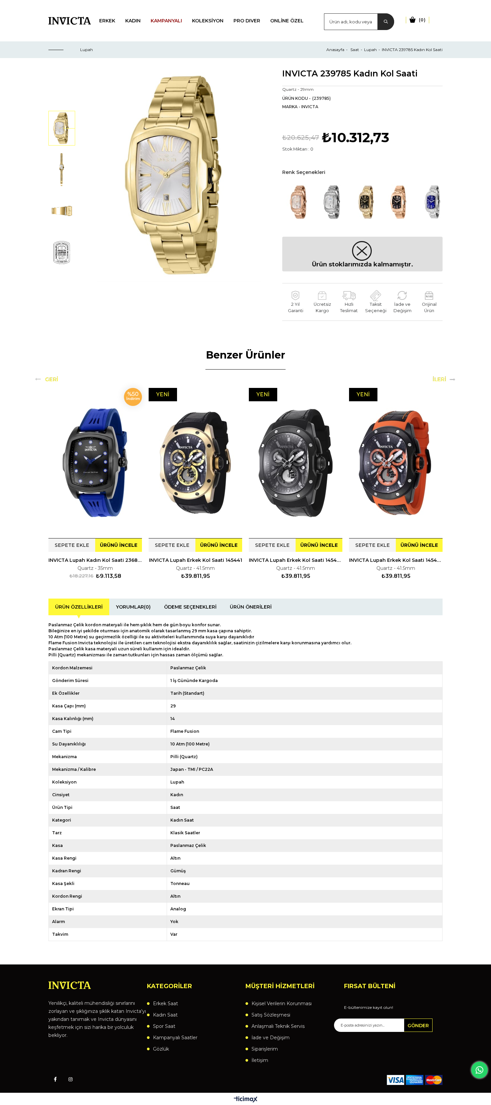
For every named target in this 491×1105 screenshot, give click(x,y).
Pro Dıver (246, 21)
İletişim (260, 1060)
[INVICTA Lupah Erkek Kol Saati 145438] (396, 463)
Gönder (418, 1026)
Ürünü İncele (118, 545)
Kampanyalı (166, 21)
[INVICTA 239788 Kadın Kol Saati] (365, 202)
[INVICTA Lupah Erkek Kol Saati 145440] (295, 463)
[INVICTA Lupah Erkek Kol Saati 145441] (195, 463)
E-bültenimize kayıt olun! (368, 1007)
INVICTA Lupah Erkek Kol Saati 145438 (396, 560)
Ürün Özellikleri (79, 607)
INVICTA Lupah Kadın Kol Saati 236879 (95, 560)
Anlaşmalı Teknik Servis (278, 1026)
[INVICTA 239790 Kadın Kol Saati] (432, 202)
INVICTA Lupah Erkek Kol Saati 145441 (195, 560)
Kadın (133, 21)
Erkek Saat (165, 1004)
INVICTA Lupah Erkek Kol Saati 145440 (295, 560)
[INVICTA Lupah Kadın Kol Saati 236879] (95, 463)
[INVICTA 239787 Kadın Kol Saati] (332, 202)
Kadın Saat (165, 1015)
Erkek (107, 21)
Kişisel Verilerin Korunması (282, 1004)
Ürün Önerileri (251, 607)
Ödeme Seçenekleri (190, 607)
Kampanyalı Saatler (175, 1038)
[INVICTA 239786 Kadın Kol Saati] (299, 202)
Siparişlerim (265, 1049)
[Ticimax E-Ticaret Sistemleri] (246, 1099)
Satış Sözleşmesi (271, 1015)
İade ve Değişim (271, 1038)
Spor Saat (164, 1026)
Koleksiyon (207, 21)
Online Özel (287, 21)
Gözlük (161, 1049)
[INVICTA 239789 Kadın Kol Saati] (399, 202)
